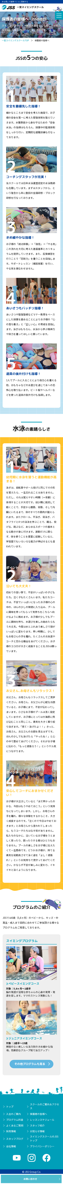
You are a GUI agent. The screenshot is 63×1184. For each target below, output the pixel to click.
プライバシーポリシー (42, 1146)
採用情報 (11, 1131)
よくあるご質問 (14, 1125)
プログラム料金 (14, 1119)
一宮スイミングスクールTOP (15, 40)
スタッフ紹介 (37, 1125)
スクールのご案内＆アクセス (44, 1106)
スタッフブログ (14, 1138)
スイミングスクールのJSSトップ (44, 1138)
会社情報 (11, 1146)
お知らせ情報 (37, 1131)
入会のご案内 (13, 1114)
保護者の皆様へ (38, 1114)
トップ (9, 1106)
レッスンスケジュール (42, 1119)
